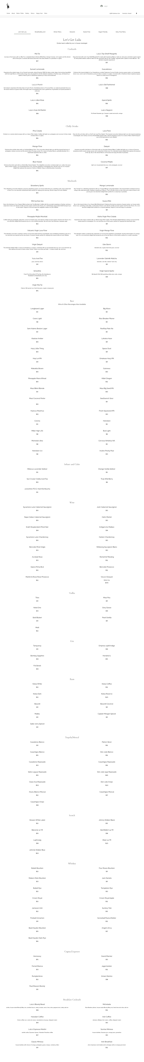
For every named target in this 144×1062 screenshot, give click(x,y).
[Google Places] (136, 13)
